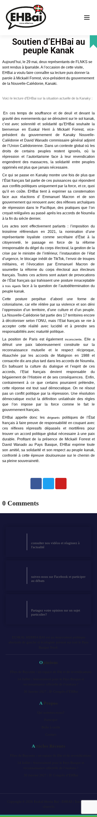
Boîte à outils (51, 727)
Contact (50, 734)
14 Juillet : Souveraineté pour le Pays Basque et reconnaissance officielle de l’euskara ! (50, 681)
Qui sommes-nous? (50, 712)
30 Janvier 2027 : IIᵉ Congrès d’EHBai (51, 691)
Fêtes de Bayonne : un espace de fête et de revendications (50, 672)
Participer (51, 720)
